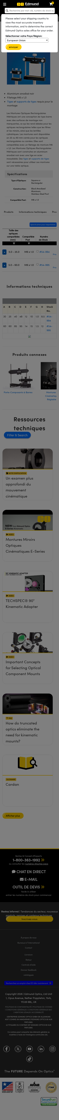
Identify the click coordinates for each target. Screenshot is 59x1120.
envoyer (13, 47)
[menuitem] (15, 4)
